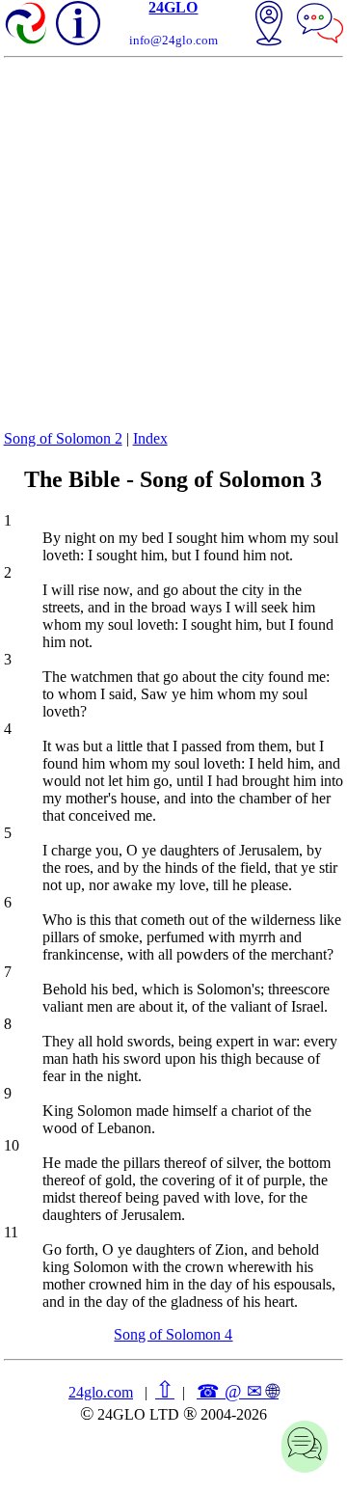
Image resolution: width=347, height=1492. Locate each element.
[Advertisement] (173, 241)
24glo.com (100, 1392)
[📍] (269, 25)
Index (150, 438)
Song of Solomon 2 (63, 438)
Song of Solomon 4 (173, 1334)
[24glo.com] (27, 25)
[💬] (320, 25)
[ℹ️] (78, 23)
